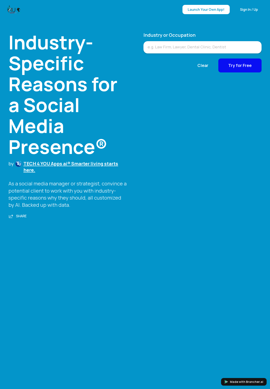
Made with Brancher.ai (246, 382)
